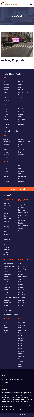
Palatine (20, 223)
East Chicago (22, 330)
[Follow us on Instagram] (10, 409)
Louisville (6, 100)
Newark (20, 87)
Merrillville (21, 351)
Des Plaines (21, 210)
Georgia (5, 109)
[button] (31, 4)
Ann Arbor (6, 139)
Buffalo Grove (7, 205)
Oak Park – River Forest (25, 92)
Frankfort (6, 277)
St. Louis (20, 97)
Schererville (21, 359)
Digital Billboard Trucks (12, 74)
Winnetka (6, 255)
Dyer (19, 328)
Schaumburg (21, 228)
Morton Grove (7, 229)
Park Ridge (6, 239)
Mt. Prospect (21, 220)
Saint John (21, 356)
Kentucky (6, 119)
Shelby (20, 364)
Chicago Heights (8, 264)
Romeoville (21, 305)
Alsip (19, 264)
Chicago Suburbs (9, 195)
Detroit (5, 92)
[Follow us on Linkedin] (18, 409)
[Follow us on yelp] (21, 409)
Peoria (20, 147)
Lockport (20, 284)
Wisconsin (21, 124)
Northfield (6, 237)
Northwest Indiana (10, 315)
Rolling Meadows (23, 225)
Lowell (20, 348)
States (5, 105)
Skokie (5, 244)
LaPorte (5, 328)
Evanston (6, 211)
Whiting (20, 366)
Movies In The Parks (18, 189)
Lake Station (21, 346)
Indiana (5, 114)
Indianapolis (6, 95)
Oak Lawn (21, 292)
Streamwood (21, 231)
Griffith (20, 335)
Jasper (5, 322)
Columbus (6, 90)
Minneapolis (21, 84)
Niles (4, 231)
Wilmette (6, 252)
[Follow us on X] (6, 409)
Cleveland (6, 87)
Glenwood (6, 279)
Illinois (5, 111)
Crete (5, 269)
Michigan (6, 122)
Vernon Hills (6, 250)
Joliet (20, 279)
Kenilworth (6, 221)
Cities (5, 78)
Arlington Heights (23, 205)
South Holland (7, 308)
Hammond (21, 338)
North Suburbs (8, 199)
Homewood (6, 287)
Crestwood (21, 274)
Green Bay (21, 154)
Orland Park (21, 295)
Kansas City (6, 97)
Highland (20, 341)
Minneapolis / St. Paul (24, 141)
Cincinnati (6, 84)
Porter (5, 333)
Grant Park (6, 282)
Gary (19, 333)
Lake (4, 325)
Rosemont (6, 242)
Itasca (20, 218)
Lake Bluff (6, 226)
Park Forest (6, 300)
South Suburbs (8, 260)
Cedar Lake (21, 322)
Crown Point (21, 325)
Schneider (21, 361)
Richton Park (7, 303)
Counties (6, 318)
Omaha (20, 95)
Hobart (20, 343)
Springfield (21, 149)
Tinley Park (6, 247)
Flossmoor (6, 271)
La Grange (21, 282)
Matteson (6, 292)
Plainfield (21, 303)
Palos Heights (22, 297)
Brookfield (21, 266)
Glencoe (5, 213)
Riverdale (6, 305)
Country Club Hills (8, 266)
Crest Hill (21, 271)
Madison (5, 157)
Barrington (6, 203)
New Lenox (21, 290)
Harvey (5, 284)
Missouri (5, 127)
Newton (5, 330)
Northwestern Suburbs (23, 200)
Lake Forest (6, 224)
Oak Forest (6, 295)
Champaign (6, 141)
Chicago (5, 82)
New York (20, 90)
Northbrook (6, 234)
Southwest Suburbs (25, 260)
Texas (20, 122)
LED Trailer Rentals (10, 131)
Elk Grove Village (23, 212)
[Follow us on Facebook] (3, 409)
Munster (20, 353)
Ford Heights (7, 274)
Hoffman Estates (23, 215)
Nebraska (21, 109)
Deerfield (6, 208)
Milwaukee (21, 82)
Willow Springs (7, 310)
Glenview (6, 216)
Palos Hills (21, 300)
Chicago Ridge (22, 269)
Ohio (19, 117)
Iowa (4, 116)
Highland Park (7, 218)
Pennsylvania (22, 119)
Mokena (20, 287)
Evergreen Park (22, 277)
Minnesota (6, 124)
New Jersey (21, 111)
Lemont (5, 290)
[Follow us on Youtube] (14, 409)
